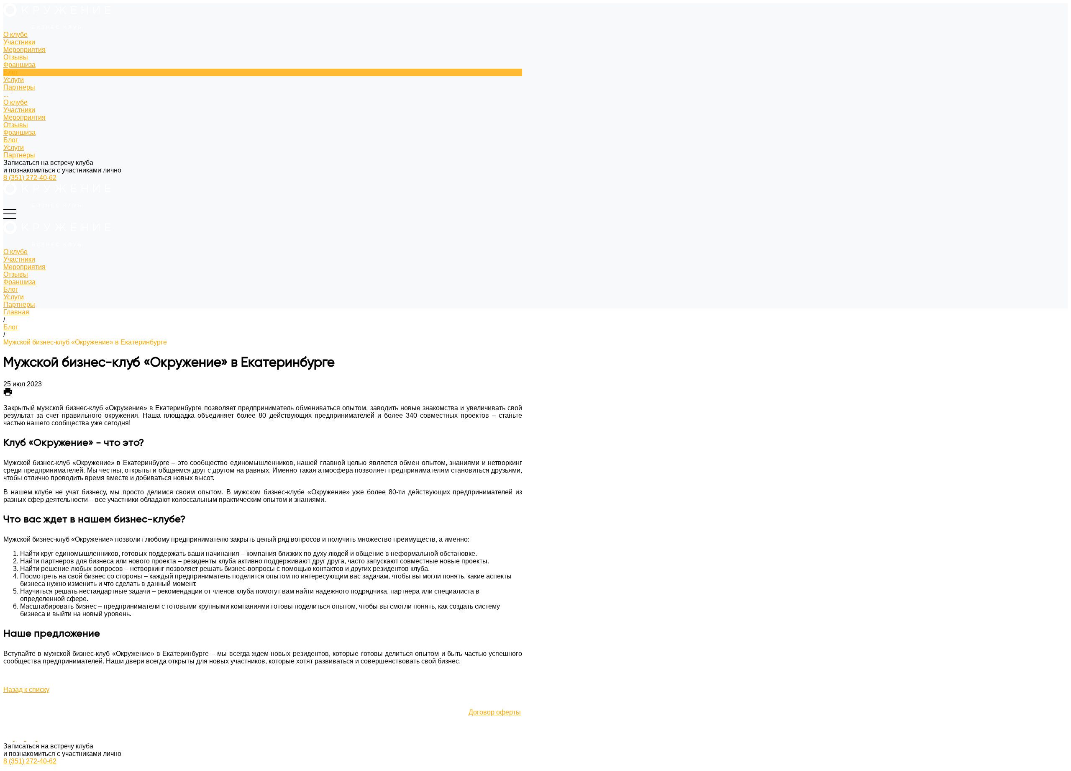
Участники (19, 109)
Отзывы (15, 124)
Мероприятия (24, 117)
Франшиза (19, 132)
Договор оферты (495, 712)
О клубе (15, 102)
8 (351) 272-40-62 (29, 177)
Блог (10, 140)
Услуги (13, 147)
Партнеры (19, 155)
